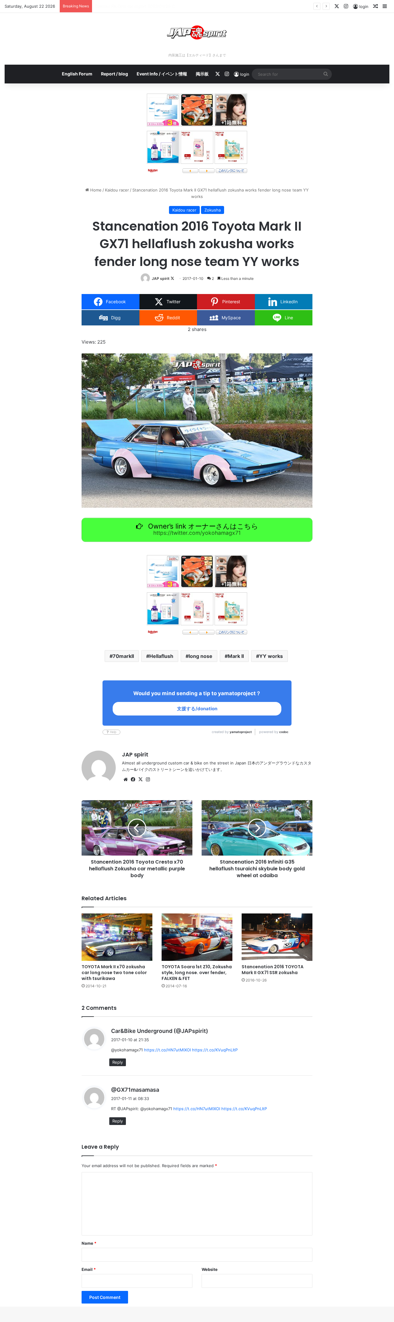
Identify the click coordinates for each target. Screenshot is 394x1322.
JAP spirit (161, 278)
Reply (117, 1062)
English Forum (77, 73)
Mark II (236, 656)
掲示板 (202, 73)
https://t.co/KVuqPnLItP (215, 1049)
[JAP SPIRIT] (197, 32)
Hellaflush (161, 656)
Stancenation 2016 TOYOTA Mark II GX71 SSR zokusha (273, 970)
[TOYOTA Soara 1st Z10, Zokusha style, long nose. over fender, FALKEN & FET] (197, 937)
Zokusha (212, 210)
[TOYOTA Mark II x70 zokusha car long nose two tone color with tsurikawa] (117, 937)
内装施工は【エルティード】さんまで (197, 55)
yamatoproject (241, 732)
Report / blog (114, 73)
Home (95, 189)
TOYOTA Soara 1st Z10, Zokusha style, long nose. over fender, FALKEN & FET (197, 972)
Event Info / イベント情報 (162, 73)
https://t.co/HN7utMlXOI (167, 1049)
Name (89, 1243)
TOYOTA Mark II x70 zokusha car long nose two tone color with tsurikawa (114, 972)
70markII (123, 656)
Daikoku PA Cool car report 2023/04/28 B (134, 6)
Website (210, 1269)
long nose (200, 656)
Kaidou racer (117, 189)
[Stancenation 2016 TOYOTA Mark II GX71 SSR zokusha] (277, 937)
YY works (271, 656)
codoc (283, 732)
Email (89, 1269)
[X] (140, 779)
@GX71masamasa (135, 1089)
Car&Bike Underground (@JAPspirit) (159, 1031)
